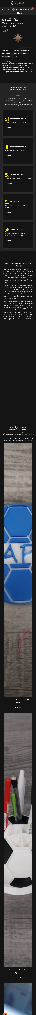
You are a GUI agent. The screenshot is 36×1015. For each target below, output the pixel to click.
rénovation (13, 106)
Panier (27, 9)
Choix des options (18, 707)
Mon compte (20, 9)
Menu (19, 13)
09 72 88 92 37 (6, 9)
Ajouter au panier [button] (18, 977)
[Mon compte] (13, 9)
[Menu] (15, 12)
